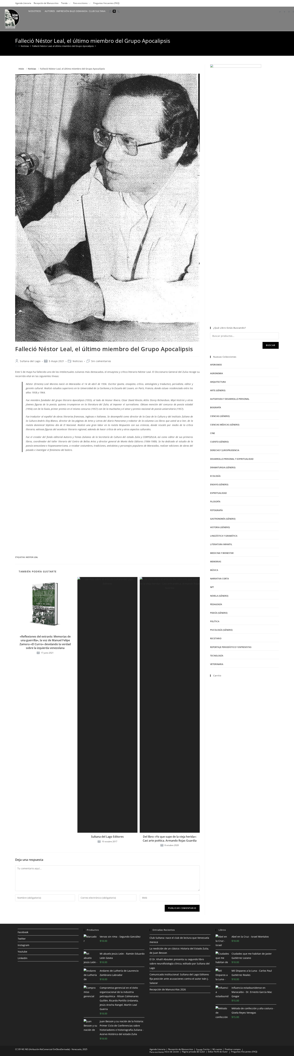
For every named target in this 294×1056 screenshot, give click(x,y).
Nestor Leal (32, 557)
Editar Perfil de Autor (218, 1051)
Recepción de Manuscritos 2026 (168, 989)
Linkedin (22, 958)
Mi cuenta (217, 1049)
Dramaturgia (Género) (222, 467)
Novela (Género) (219, 595)
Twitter (22, 938)
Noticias (32, 68)
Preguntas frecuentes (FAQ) (106, 3)
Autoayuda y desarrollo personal (229, 399)
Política (214, 621)
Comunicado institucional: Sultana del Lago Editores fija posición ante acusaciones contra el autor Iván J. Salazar (179, 979)
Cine (212, 433)
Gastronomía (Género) (222, 518)
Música (214, 570)
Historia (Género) (220, 527)
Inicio (21, 68)
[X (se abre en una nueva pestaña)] (280, 11)
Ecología (215, 476)
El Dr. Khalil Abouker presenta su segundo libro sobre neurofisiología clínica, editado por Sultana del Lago (180, 963)
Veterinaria (216, 664)
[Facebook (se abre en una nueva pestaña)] (284, 11)
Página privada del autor (193, 1051)
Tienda (64, 3)
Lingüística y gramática (223, 535)
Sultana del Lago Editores (107, 836)
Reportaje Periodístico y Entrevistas (230, 647)
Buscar (270, 345)
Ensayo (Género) (219, 484)
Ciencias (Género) (220, 416)
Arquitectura (218, 381)
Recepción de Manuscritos (46, 3)
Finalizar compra (233, 1049)
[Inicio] (16, 46)
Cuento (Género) (219, 441)
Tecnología (216, 655)
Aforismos (216, 364)
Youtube (22, 951)
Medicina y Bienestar (222, 553)
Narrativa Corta (219, 578)
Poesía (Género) (218, 612)
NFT (212, 587)
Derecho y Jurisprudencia (224, 450)
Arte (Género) (217, 390)
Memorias (215, 561)
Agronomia (216, 373)
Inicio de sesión (172, 1051)
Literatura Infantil (221, 544)
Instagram (23, 945)
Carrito (206, 1049)
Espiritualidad (218, 493)
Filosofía (215, 501)
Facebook (23, 932)
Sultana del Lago (30, 361)
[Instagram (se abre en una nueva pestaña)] (289, 11)
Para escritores (80, 3)
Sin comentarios (101, 361)
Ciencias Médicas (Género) (224, 424)
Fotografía (216, 510)
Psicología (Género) (221, 629)
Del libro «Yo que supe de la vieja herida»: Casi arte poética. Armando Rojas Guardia (170, 838)
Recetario (215, 638)
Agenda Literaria (23, 3)
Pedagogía (216, 604)
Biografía (215, 407)
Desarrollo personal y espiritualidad (232, 459)
